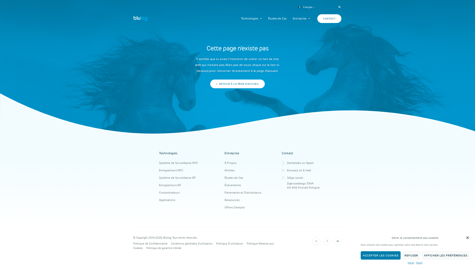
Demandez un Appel (300, 163)
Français (307, 7)
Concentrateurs (169, 192)
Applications (167, 200)
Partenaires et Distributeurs (243, 192)
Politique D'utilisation (229, 243)
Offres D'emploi (235, 207)
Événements (233, 185)
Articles (230, 170)
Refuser (411, 255)
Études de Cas (277, 18)
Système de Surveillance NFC (178, 163)
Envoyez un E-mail (299, 170)
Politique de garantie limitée (163, 248)
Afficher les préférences (445, 255)
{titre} (411, 262)
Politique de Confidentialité (150, 243)
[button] (467, 238)
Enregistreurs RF (170, 185)
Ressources (232, 200)
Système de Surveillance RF (177, 177)
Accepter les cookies (381, 255)
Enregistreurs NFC (171, 170)
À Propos (230, 163)
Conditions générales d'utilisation (192, 243)
